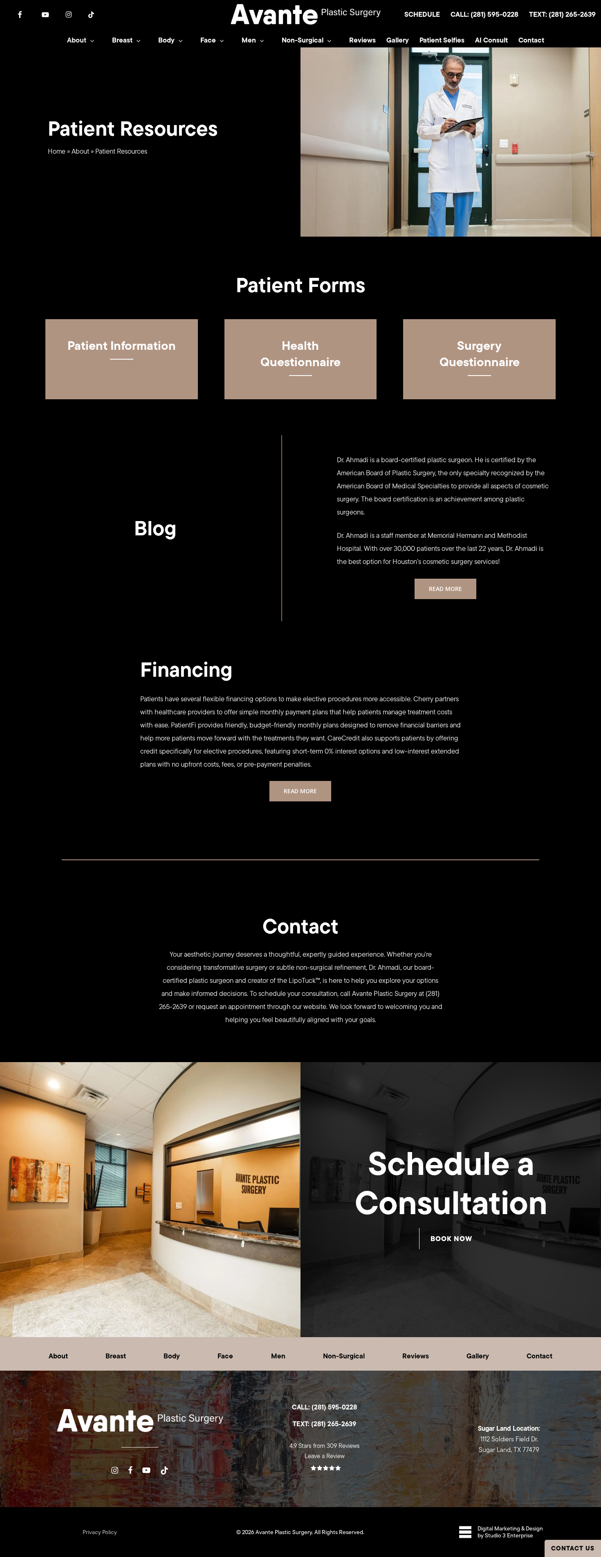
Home (56, 151)
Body (172, 1356)
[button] (445, 589)
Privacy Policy (100, 1532)
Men (278, 1356)
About (80, 151)
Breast (115, 1356)
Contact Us (572, 1548)
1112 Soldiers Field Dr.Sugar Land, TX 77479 (509, 1439)
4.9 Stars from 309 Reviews (324, 1445)
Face (225, 1356)
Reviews (415, 1356)
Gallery (477, 1356)
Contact (539, 1356)
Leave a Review (325, 1456)
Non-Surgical (344, 1356)
